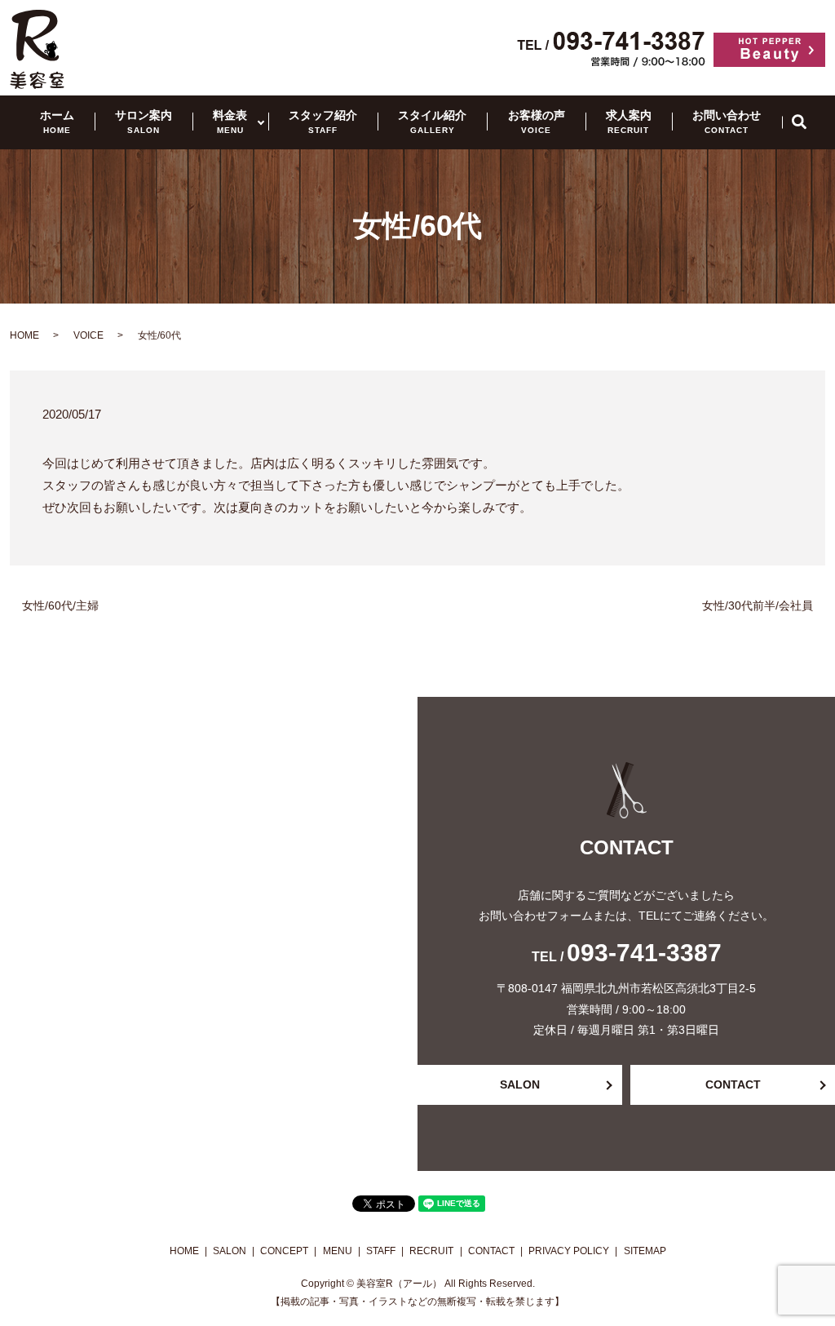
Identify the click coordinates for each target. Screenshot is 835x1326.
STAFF (380, 1251)
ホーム (57, 122)
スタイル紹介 (432, 122)
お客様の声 (536, 122)
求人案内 (629, 122)
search (807, 121)
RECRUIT (431, 1251)
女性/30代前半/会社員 (757, 605)
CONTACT (733, 1084)
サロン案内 (143, 122)
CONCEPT (284, 1251)
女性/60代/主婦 (60, 605)
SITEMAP (645, 1251)
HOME (24, 335)
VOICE (88, 335)
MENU (337, 1251)
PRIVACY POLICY (568, 1251)
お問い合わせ (726, 122)
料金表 (230, 122)
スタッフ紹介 (323, 122)
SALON (520, 1084)
